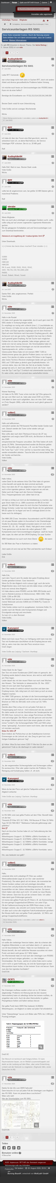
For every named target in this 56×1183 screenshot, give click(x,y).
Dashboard (5, 2)
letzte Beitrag (41, 45)
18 (52, 935)
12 (52, 634)
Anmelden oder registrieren (41, 14)
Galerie (44, 2)
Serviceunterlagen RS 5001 (21, 29)
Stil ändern (19, 1168)
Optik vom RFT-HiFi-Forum (29, 2)
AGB (7, 1162)
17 (52, 869)
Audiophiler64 (43, 118)
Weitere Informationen (17, 40)
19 (52, 986)
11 (52, 571)
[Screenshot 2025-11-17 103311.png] (23, 1035)
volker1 (41, 920)
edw (21, 47)
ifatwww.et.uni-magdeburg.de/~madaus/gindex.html (22, 236)
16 (52, 810)
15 (52, 785)
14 (52, 761)
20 (52, 1083)
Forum (14, 2)
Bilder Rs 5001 (7, 731)
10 (52, 474)
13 (52, 665)
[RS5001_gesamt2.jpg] (21, 1114)
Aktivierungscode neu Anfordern (17, 1165)
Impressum (14, 1162)
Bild (3, 828)
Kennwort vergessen (38, 1162)
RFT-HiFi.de (24, 1162)
